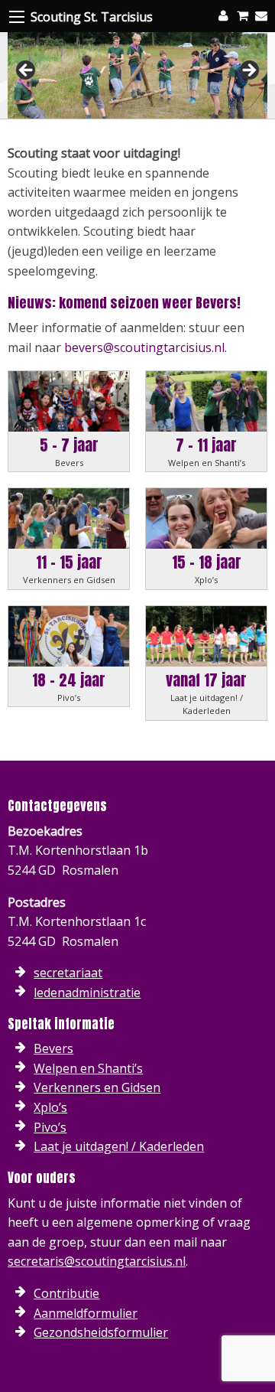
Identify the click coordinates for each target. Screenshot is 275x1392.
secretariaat (68, 972)
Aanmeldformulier (86, 1313)
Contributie (66, 1293)
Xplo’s (50, 1107)
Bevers (53, 1048)
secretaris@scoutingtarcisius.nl (97, 1261)
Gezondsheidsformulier (101, 1332)
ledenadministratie (87, 992)
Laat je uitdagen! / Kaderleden (119, 1146)
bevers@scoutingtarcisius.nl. (145, 347)
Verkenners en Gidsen (97, 1087)
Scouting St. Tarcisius (92, 16)
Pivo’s (50, 1127)
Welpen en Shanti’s (88, 1068)
